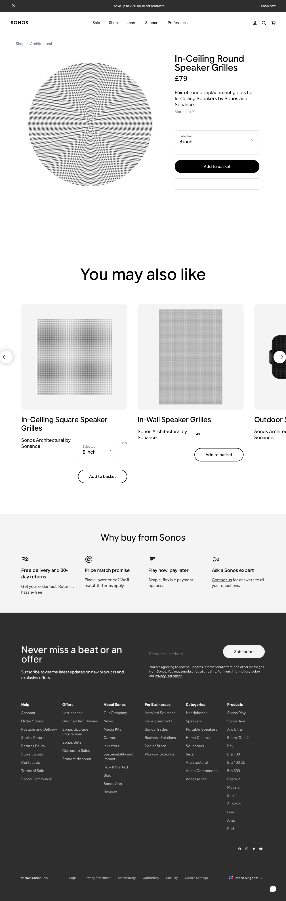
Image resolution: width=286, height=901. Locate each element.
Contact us (222, 579)
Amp (231, 820)
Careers (110, 737)
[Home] (19, 23)
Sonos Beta (72, 742)
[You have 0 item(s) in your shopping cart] (273, 23)
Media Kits (112, 729)
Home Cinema (198, 737)
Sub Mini (234, 804)
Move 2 (233, 787)
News (108, 721)
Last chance (72, 713)
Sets (189, 754)
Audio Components (202, 770)
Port (230, 828)
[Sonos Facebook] (239, 848)
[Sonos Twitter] (254, 848)
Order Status (32, 721)
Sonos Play (236, 713)
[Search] (264, 23)
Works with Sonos (159, 754)
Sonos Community (36, 779)
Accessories (196, 779)
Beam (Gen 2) (238, 737)
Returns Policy (33, 746)
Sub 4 (232, 795)
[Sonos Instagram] (246, 848)
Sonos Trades (156, 729)
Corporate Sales (76, 750)
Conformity (151, 878)
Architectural (41, 43)
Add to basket (217, 166)
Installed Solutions (160, 713)
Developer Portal (159, 721)
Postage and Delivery (39, 729)
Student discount (76, 759)
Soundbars (195, 746)
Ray (230, 746)
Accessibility (127, 878)
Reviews (111, 792)
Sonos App (113, 783)
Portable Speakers (201, 729)
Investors (111, 746)
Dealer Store (155, 746)
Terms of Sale (32, 770)
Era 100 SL (236, 762)
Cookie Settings (196, 878)
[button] (273, 889)
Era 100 (233, 754)
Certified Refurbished (80, 721)
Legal (73, 878)
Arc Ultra (234, 729)
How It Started (116, 767)
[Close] (14, 6)
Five (230, 812)
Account (28, 713)
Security (172, 878)
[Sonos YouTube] (261, 849)
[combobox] (217, 139)
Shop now (268, 6)
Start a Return (32, 737)
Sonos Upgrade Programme (75, 731)
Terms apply (112, 585)
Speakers (194, 721)
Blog (107, 775)
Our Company (115, 713)
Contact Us (30, 762)
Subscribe (244, 651)
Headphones (196, 713)
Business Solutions (160, 737)
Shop (20, 43)
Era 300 (233, 770)
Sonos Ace (236, 721)
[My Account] (255, 23)
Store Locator (33, 754)
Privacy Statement (168, 676)
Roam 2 (233, 779)
